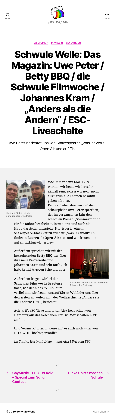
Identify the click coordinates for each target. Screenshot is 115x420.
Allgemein (41, 42)
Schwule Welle (25, 411)
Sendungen (73, 42)
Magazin (57, 42)
